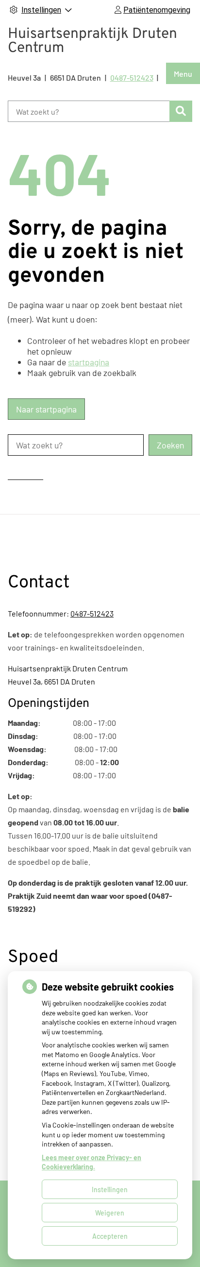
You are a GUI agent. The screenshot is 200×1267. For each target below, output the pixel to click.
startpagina (88, 362)
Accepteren (110, 1236)
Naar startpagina (46, 409)
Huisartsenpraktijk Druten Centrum (92, 41)
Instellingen (110, 1189)
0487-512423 (92, 613)
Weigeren (109, 1213)
